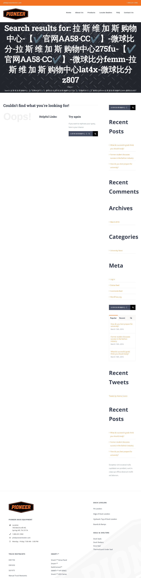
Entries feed (114, 285)
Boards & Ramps (99, 524)
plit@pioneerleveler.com (12, 3)
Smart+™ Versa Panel (59, 560)
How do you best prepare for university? (122, 325)
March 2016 (114, 222)
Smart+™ (54, 563)
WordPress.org (116, 297)
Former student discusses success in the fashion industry (120, 339)
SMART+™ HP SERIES (58, 570)
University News (116, 250)
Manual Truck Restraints (18, 575)
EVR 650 (12, 565)
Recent (122, 318)
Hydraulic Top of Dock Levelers (105, 519)
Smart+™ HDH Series (59, 574)
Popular (113, 318)
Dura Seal (97, 546)
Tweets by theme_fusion (118, 396)
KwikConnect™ (56, 567)
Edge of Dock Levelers (101, 514)
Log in (112, 279)
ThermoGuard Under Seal (103, 549)
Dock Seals (97, 539)
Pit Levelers (97, 509)
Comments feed (116, 291)
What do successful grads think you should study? (120, 352)
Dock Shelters (98, 542)
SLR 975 (12, 570)
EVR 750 (12, 560)
